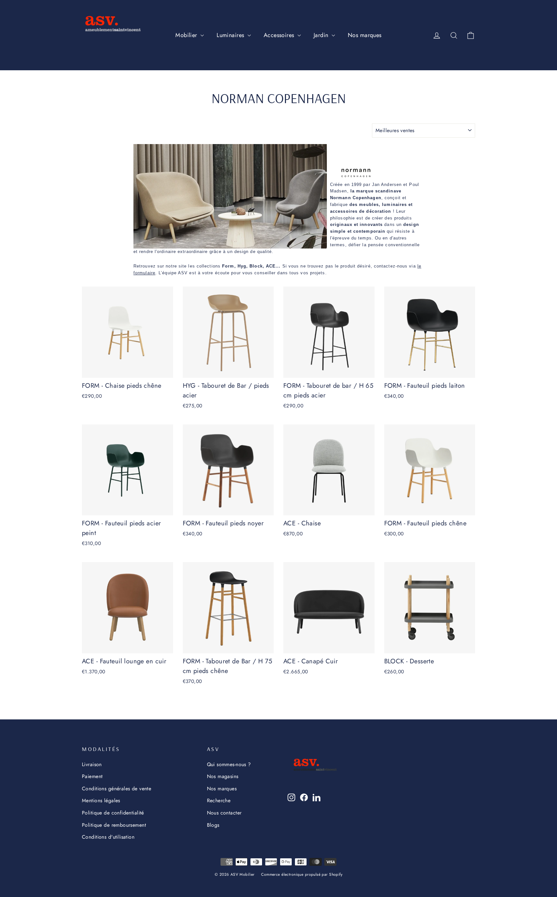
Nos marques (365, 35)
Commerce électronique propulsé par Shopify (301, 874)
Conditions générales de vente (116, 788)
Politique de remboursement (114, 825)
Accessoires (280, 35)
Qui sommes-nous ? (229, 764)
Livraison (92, 764)
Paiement (92, 776)
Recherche (219, 800)
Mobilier (187, 35)
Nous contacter (224, 812)
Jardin (322, 35)
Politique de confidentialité (113, 812)
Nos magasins (223, 776)
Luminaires (231, 35)
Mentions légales (101, 800)
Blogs (213, 825)
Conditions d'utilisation (108, 837)
